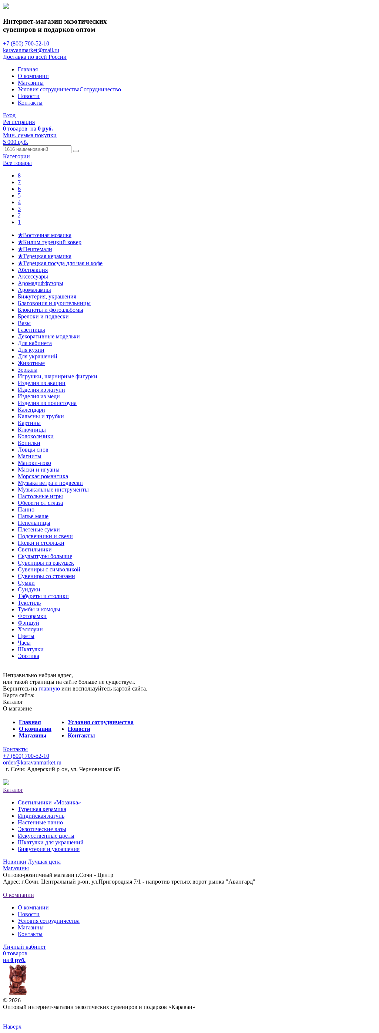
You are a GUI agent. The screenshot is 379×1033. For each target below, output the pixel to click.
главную (49, 688)
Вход (9, 115)
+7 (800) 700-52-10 (26, 43)
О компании (33, 76)
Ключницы (32, 429)
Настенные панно (40, 822)
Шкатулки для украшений (51, 842)
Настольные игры (40, 496)
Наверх (12, 1026)
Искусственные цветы (46, 836)
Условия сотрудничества (49, 89)
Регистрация (19, 122)
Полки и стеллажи (41, 543)
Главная (28, 69)
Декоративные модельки (49, 336)
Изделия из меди (39, 396)
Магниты (29, 456)
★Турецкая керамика (44, 256)
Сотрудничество (100, 89)
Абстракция (33, 270)
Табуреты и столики (43, 596)
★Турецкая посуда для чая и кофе (60, 263)
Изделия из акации (42, 383)
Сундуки (29, 589)
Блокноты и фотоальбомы (50, 310)
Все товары (17, 163)
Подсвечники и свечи (45, 536)
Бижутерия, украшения (47, 296)
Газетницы (31, 330)
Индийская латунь (41, 816)
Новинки (14, 861)
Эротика (28, 656)
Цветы (26, 636)
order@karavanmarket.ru (32, 762)
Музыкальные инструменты (53, 489)
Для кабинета (35, 343)
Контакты (30, 102)
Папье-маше (33, 516)
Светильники (35, 549)
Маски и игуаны (39, 469)
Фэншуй (28, 623)
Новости (29, 96)
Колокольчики (36, 436)
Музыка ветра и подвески (50, 483)
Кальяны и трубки (41, 416)
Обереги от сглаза (40, 503)
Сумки (26, 583)
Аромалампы (34, 290)
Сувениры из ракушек (46, 563)
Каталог (13, 790)
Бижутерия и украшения (49, 849)
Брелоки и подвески (43, 316)
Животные (31, 363)
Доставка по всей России (35, 57)
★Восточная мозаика (44, 235)
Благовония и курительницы (54, 303)
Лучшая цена (44, 861)
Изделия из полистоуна (47, 403)
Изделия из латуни (41, 389)
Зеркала (27, 370)
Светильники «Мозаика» (49, 802)
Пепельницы (34, 523)
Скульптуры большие (45, 556)
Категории (16, 156)
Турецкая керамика (42, 809)
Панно (26, 509)
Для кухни (31, 350)
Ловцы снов (33, 449)
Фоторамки (32, 616)
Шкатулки (31, 649)
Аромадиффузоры (40, 283)
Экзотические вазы (42, 829)
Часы (24, 642)
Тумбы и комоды (39, 609)
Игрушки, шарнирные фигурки (57, 376)
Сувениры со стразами (46, 576)
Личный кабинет (24, 946)
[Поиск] (76, 151)
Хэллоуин (30, 629)
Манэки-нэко (34, 463)
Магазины (31, 83)
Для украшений (37, 356)
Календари (31, 409)
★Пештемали (35, 249)
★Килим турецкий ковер (49, 242)
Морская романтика (43, 476)
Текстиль (29, 603)
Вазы (24, 323)
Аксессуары (33, 276)
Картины (29, 423)
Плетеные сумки (39, 529)
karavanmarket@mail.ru (31, 50)
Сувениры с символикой (49, 569)
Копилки (29, 443)
